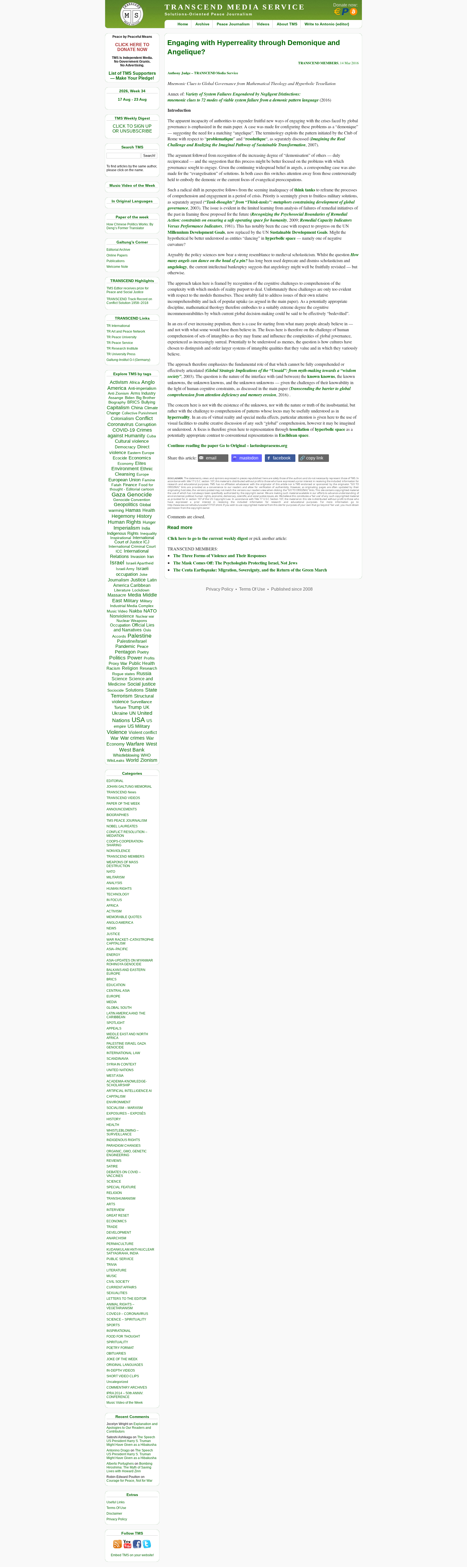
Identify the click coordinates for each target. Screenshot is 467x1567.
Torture (120, 707)
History (144, 516)
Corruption (145, 424)
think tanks (304, 190)
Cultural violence (132, 441)
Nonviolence (122, 616)
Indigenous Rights (123, 533)
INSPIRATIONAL (118, 1331)
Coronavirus (120, 424)
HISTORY (113, 1119)
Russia (143, 673)
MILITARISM (115, 877)
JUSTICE (113, 934)
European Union (124, 479)
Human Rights (124, 522)
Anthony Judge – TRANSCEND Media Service (203, 72)
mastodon (248, 458)
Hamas (133, 510)
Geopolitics (126, 504)
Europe (142, 474)
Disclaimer (114, 1513)
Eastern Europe (141, 453)
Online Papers (117, 255)
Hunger (149, 522)
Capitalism (118, 407)
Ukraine (120, 713)
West (151, 744)
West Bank (132, 750)
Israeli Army (125, 569)
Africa (134, 382)
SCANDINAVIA (117, 1059)
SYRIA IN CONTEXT (121, 1064)
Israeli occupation (132, 571)
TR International (118, 326)
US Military (139, 726)
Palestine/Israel (132, 641)
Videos (263, 24)
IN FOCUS (114, 900)
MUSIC (111, 1276)
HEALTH (112, 1125)
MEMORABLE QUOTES (124, 917)
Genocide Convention (131, 500)
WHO (146, 755)
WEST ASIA (115, 1076)
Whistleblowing (126, 755)
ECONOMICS (116, 1221)
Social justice (141, 684)
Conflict (144, 418)
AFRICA (112, 906)
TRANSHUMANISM (120, 1198)
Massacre (117, 595)
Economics (140, 458)
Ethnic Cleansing (134, 471)
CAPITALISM (115, 1096)
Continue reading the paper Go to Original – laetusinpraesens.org (227, 445)
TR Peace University (121, 337)
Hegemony (123, 516)
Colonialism (122, 418)
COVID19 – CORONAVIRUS (127, 1314)
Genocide (139, 494)
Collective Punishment (139, 413)
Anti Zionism (118, 393)
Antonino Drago (118, 1450)
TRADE (112, 1227)
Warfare (135, 744)
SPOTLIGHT (115, 1023)
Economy (126, 463)
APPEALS (113, 1028)
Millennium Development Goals (196, 232)
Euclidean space (293, 435)
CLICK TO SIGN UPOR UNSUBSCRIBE (132, 128)
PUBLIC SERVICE (120, 1259)
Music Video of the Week (124, 1402)
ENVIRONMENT (118, 1102)
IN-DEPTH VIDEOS (120, 1370)
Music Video (117, 611)
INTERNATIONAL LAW (123, 1053)
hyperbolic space (280, 238)
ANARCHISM (116, 1238)
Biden (130, 397)
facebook (282, 458)
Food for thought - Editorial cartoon (132, 487)
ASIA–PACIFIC (117, 949)
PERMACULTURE (120, 1244)
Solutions (134, 690)
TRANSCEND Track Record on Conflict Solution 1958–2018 (129, 301)
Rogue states (123, 674)
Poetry (143, 652)
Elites (140, 463)
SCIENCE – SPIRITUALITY (126, 1319)
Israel (117, 562)
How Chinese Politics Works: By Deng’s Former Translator (129, 226)
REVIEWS (113, 1161)
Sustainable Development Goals (298, 232)
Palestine (140, 635)
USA (138, 719)
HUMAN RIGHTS (119, 889)
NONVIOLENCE (118, 851)
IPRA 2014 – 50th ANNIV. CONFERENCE (124, 1395)
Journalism (118, 579)
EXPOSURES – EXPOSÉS (126, 1113)
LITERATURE (116, 1270)
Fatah (116, 485)
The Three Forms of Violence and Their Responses (219, 555)
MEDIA (111, 1002)
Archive (202, 24)
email (211, 458)
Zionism (148, 760)
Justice (138, 580)
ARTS (110, 1204)
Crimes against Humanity (130, 432)
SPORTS (113, 1325)
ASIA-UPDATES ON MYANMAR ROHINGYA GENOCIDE (129, 962)
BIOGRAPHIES (117, 815)
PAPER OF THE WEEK (123, 804)
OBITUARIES (116, 1353)
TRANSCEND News (121, 792)
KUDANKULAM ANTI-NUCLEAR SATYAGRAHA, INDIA (130, 1251)
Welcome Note (117, 267)
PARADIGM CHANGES (123, 1146)
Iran (150, 556)
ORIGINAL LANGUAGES (124, 1365)
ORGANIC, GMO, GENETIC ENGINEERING (126, 1153)
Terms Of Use (116, 1508)
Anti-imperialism (142, 388)
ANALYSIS (114, 883)
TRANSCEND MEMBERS (125, 856)
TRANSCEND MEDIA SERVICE (235, 7)
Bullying (148, 402)
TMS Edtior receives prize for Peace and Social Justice (127, 290)
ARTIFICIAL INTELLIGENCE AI (129, 1091)
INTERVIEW (115, 1210)
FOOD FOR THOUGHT (123, 1336)
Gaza (118, 494)
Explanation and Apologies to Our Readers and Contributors (132, 1427)
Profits (149, 658)
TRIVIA (111, 1265)
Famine (148, 480)
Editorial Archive (118, 250)
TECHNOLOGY (117, 894)
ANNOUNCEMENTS (121, 809)
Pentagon (125, 652)
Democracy (125, 447)
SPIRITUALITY (117, 1342)
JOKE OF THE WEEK (122, 1359)
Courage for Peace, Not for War (129, 1481)
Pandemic (125, 646)
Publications (115, 261)
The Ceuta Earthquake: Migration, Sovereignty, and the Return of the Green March (250, 570)
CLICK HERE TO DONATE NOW (132, 47)
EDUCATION (115, 985)
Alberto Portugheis (120, 1464)
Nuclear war (145, 616)
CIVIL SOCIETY (117, 1282)
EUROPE (113, 996)
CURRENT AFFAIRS (121, 1287)
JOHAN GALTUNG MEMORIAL (129, 786)
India (146, 528)
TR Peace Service (119, 343)
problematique (219, 139)
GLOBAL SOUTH (119, 1008)
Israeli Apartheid (140, 563)
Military (131, 600)
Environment (125, 468)
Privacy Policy (116, 1519)
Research (148, 668)
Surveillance (141, 702)
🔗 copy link (311, 458)
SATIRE (112, 1166)
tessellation (299, 429)
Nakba (135, 611)
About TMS (287, 24)
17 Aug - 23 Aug (132, 99)
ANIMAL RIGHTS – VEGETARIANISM (120, 1306)
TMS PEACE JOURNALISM (126, 821)
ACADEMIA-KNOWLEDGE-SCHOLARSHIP (126, 1083)
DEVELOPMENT (118, 1232)
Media (134, 595)
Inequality (148, 534)
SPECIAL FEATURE (121, 1187)
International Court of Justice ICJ (134, 540)
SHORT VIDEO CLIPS (122, 1376)
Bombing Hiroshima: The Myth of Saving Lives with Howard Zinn (129, 1467)
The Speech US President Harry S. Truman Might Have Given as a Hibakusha (131, 1441)
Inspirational (120, 538)
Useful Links (115, 1502)
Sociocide (115, 690)
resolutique (255, 139)
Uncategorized (117, 1382)
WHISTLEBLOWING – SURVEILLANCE (122, 1132)
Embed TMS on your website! (132, 1555)
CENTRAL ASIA (118, 991)
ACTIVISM (114, 911)
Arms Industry (143, 393)
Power (134, 658)
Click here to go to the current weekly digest (208, 538)
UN (132, 713)
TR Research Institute (122, 348)
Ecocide (120, 458)
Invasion (138, 556)
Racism (113, 668)
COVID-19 (123, 430)
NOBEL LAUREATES (122, 826)
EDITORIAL (115, 781)
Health (148, 510)
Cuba (151, 436)
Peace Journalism (233, 24)
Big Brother (145, 397)
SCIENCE (113, 1181)
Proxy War (118, 663)
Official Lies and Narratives (134, 627)
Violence (117, 732)
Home (183, 24)
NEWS (111, 928)
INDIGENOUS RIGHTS (123, 1140)
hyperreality (179, 417)
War (115, 738)
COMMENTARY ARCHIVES (126, 1387)
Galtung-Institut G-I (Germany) (128, 360)
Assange (115, 398)
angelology (177, 266)
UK (146, 707)
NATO (150, 611)
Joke (143, 575)
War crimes (132, 738)
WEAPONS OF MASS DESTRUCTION (122, 864)
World (132, 760)
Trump (135, 707)
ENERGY (113, 955)
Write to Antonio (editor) (327, 24)
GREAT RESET (117, 1215)
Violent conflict (143, 732)
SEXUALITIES (116, 1293)
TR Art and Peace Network (125, 331)
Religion (130, 668)
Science (119, 678)
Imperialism (127, 528)
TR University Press (120, 354)
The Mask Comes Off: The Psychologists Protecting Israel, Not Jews (235, 563)
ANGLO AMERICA (119, 923)
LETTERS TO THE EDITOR (126, 1299)
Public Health (142, 663)
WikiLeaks (115, 761)
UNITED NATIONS (120, 1070)
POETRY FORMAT (120, 1348)
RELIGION (114, 1193)
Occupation (120, 625)
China (137, 407)
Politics (117, 658)
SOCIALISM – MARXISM (124, 1108)
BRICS (133, 402)
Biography (117, 402)
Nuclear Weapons (131, 621)
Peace (142, 646)
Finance (130, 485)
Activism (119, 382)
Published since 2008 (292, 589)
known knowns (321, 376)
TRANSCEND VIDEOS (123, 798)
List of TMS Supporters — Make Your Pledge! (132, 75)
